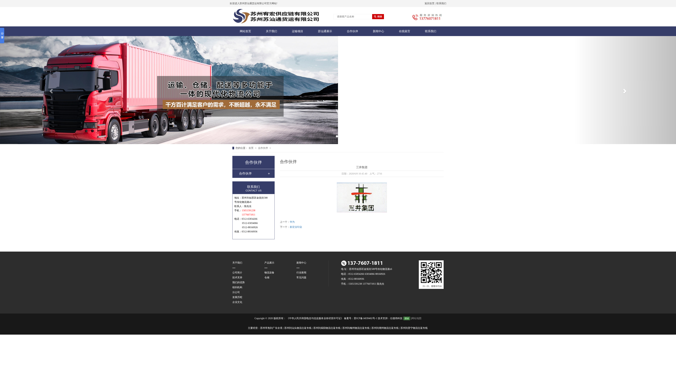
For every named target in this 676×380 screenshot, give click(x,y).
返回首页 (429, 3)
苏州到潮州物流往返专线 (385, 328)
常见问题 (301, 277)
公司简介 (237, 272)
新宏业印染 (296, 227)
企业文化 (237, 302)
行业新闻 (301, 272)
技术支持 (237, 277)
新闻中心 (378, 31)
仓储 (266, 277)
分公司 (236, 292)
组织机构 (237, 287)
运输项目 (297, 31)
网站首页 (245, 31)
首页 (251, 148)
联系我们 (441, 3)
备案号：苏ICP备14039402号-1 (360, 318)
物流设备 (269, 272)
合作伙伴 (352, 31)
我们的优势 (238, 282)
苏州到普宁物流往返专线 (414, 328)
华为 (292, 222)
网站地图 (416, 318)
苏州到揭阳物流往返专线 (326, 328)
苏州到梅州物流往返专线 (356, 328)
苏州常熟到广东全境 (271, 328)
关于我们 (271, 31)
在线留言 (404, 31)
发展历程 (237, 297)
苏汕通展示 (325, 31)
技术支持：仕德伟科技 (390, 318)
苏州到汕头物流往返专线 (297, 328)
